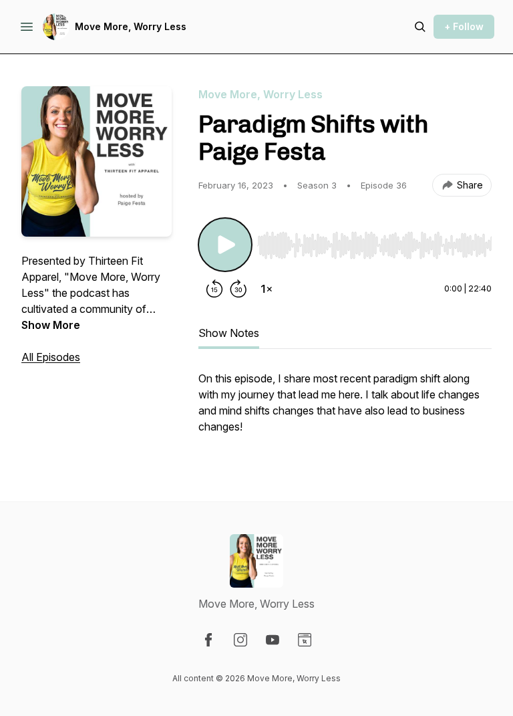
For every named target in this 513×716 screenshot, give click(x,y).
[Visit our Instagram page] (240, 639)
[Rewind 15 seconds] (214, 288)
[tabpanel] (345, 409)
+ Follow (464, 26)
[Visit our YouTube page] (272, 639)
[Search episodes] (420, 27)
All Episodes (50, 357)
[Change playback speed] (266, 288)
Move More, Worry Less (130, 26)
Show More (50, 325)
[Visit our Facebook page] (208, 639)
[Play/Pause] (225, 244)
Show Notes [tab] (228, 333)
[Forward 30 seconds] (238, 288)
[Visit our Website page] (304, 639)
